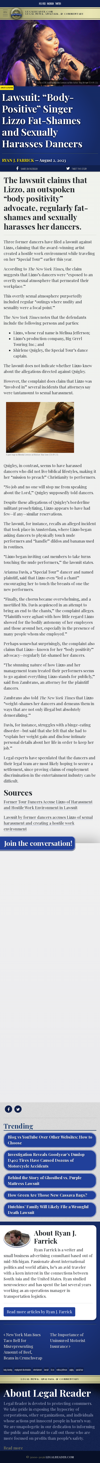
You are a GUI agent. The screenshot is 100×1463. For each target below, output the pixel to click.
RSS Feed (42, 3)
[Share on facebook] (8, 1109)
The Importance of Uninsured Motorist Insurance (67, 1340)
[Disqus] (50, 914)
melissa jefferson (62, 1370)
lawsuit (46, 1370)
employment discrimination (23, 1370)
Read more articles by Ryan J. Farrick (39, 1311)
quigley (71, 1370)
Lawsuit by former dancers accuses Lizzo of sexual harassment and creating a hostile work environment (48, 823)
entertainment (37, 1370)
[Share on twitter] (17, 1109)
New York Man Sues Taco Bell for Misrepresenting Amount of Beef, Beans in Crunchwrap (23, 1346)
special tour (79, 1370)
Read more (13, 1447)
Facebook (50, 3)
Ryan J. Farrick (18, 160)
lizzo (52, 1370)
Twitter (58, 3)
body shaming (8, 1370)
